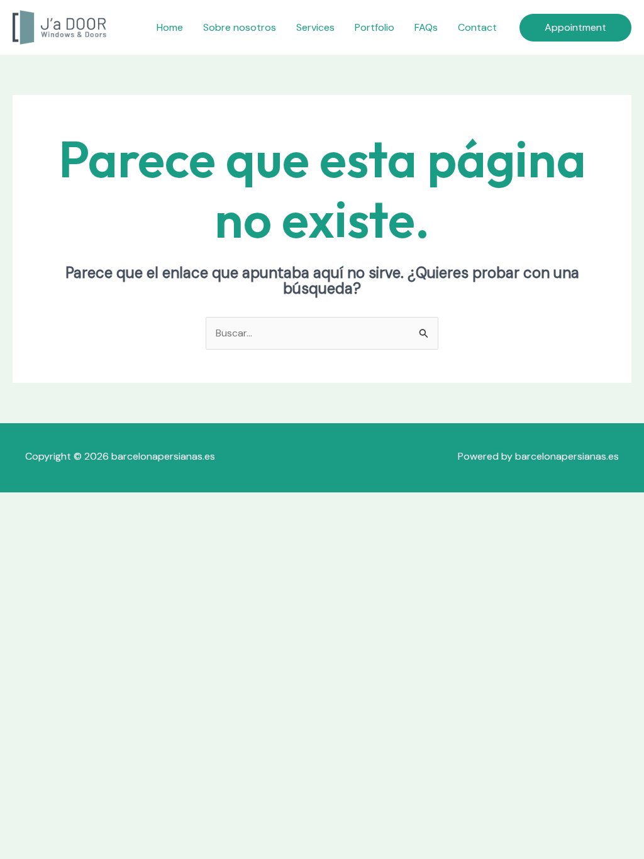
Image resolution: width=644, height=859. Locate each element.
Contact (477, 27)
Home (170, 27)
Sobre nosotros (239, 27)
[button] (575, 28)
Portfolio (374, 27)
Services (315, 27)
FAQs (426, 27)
